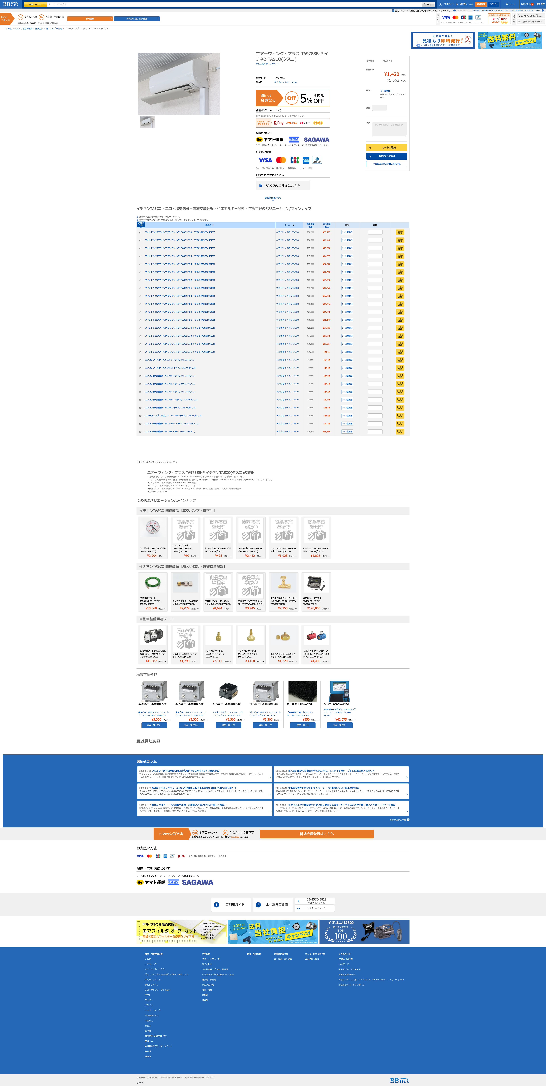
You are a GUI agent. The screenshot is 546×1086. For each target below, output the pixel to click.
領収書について (467, 4)
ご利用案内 (152, 1077)
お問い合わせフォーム (532, 21)
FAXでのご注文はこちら (283, 185)
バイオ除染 (207, 964)
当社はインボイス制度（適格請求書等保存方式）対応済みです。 (424, 10)
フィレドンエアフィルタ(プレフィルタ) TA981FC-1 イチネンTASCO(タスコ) (180, 288)
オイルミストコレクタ (155, 969)
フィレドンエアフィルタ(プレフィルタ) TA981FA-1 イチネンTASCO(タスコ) (180, 351)
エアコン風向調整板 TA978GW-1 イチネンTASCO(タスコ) (171, 423)
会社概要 (141, 1077)
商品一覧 (154, 725)
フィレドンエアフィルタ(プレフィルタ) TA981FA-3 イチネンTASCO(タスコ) (180, 335)
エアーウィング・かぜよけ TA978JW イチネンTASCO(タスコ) (173, 415)
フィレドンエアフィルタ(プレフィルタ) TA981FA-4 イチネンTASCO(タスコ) (180, 327)
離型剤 (205, 1000)
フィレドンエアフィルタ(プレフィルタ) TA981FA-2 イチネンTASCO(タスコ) (180, 343)
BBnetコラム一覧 (398, 819)
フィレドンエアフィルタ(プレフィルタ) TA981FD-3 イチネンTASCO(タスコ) (180, 240)
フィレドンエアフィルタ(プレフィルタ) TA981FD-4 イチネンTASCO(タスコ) (180, 232)
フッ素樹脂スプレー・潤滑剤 (215, 969)
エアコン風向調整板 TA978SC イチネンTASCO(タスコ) (170, 391)
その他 (148, 959)
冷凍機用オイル (152, 1015)
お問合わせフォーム (316, 908)
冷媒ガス (149, 1020)
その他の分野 (344, 954)
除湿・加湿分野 (254, 954)
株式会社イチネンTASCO (267, 63)
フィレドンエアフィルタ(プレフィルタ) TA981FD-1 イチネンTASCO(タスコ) (180, 256)
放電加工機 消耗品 (347, 974)
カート (512, 4)
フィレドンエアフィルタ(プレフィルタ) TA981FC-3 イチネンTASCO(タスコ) (180, 272)
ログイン (494, 4)
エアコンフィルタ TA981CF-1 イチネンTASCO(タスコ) (170, 359)
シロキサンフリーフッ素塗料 (158, 989)
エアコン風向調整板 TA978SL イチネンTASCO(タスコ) (170, 383)
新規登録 (481, 4)
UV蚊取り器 (344, 964)
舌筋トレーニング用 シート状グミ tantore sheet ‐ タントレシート (371, 979)
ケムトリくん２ (152, 984)
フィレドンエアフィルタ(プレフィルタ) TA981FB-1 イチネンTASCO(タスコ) (180, 319)
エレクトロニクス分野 (315, 954)
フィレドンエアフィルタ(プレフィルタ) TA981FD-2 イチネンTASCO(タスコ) (180, 248)
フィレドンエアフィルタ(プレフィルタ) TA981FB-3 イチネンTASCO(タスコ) (180, 304)
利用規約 (210, 1077)
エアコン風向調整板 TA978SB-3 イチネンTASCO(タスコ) (171, 399)
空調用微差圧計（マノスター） (159, 1046)
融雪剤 (148, 1051)
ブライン (149, 1005)
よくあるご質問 (277, 904)
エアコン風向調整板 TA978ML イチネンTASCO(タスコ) (170, 407)
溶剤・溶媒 (207, 989)
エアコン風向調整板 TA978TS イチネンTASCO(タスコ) (170, 375)
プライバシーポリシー (194, 1077)
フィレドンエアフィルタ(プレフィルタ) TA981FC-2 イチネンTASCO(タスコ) (180, 280)
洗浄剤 (148, 1030)
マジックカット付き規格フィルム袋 (218, 974)
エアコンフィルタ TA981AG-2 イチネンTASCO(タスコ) (170, 367)
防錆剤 (205, 995)
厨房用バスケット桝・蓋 (349, 969)
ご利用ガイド (449, 4)
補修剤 (148, 1056)
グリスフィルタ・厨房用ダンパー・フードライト (167, 974)
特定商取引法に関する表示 (170, 1077)
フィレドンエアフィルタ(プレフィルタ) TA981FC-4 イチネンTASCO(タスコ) (180, 264)
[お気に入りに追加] (140, 232)
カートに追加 (389, 147)
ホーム (9, 28)
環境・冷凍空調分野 (23, 28)
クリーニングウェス (211, 959)
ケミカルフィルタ (153, 979)
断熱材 (148, 1025)
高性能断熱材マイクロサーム (351, 984)
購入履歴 (541, 4)
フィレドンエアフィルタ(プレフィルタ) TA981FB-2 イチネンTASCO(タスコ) (180, 312)
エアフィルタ (151, 964)
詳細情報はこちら (273, 197)
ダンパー (149, 1000)
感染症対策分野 (281, 954)
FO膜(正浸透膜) (346, 959)
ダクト (148, 995)
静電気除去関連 (312, 959)
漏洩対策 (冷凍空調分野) (156, 1036)
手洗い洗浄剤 (208, 984)
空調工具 (39, 28)
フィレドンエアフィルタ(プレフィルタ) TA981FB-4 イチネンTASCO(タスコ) (180, 296)
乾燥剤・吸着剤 (209, 979)
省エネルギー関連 (54, 28)
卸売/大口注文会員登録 (137, 18)
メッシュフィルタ (153, 1010)
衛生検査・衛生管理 (283, 959)
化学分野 (206, 954)
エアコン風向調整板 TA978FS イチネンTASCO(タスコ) (170, 431)
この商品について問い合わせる (387, 164)
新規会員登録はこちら (317, 834)
